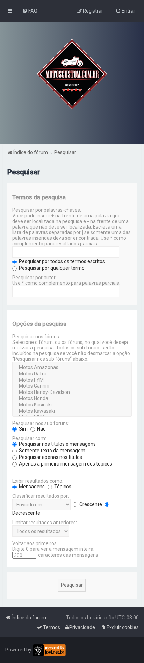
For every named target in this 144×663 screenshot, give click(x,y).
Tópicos (62, 486)
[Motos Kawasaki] (72, 411)
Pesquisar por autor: (34, 277)
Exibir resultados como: (37, 481)
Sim (23, 429)
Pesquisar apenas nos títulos (50, 457)
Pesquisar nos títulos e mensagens (57, 444)
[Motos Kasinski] (72, 405)
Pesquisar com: (29, 438)
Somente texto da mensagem (51, 450)
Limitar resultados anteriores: (44, 522)
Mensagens (31, 486)
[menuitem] (29, 10)
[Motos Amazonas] (72, 368)
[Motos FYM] (72, 380)
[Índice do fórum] (72, 74)
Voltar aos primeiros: (35, 543)
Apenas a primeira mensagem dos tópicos (65, 464)
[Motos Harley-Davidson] (72, 392)
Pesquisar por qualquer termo (51, 268)
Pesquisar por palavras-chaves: (46, 210)
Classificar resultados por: (40, 496)
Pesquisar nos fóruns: (36, 336)
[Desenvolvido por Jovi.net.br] (49, 650)
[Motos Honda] (72, 399)
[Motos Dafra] (72, 374)
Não (41, 429)
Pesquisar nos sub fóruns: (40, 423)
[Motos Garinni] (72, 386)
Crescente (90, 504)
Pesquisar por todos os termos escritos (61, 261)
